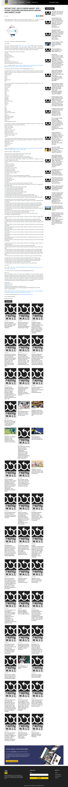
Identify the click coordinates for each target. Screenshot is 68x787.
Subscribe (39, 778)
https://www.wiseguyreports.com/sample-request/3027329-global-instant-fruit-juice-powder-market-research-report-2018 (24, 66)
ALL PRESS (28, 2)
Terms (56, 772)
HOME (15, 2)
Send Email (9, 285)
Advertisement (58, 776)
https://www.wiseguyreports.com (26, 294)
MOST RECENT (21, 2)
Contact (56, 777)
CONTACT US (35, 2)
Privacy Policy (58, 774)
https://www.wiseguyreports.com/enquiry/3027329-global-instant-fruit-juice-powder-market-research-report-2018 (24, 149)
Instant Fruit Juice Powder (24, 45)
